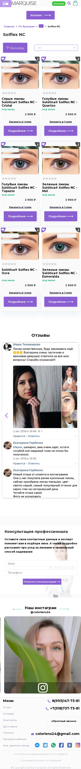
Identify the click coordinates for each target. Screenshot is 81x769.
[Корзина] (75, 3)
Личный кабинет (15, 739)
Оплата (8, 732)
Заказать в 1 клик (20, 122)
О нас (7, 707)
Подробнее (17, 131)
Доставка (10, 726)
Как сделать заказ (16, 745)
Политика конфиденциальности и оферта (40, 753)
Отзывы (8, 713)
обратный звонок (63, 720)
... (41, 25)
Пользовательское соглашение (40, 760)
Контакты (10, 720)
